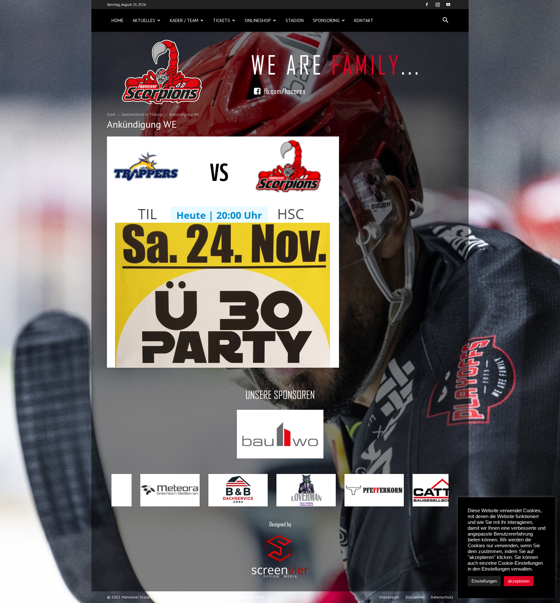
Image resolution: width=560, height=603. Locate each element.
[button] (445, 20)
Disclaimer (415, 597)
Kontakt (363, 20)
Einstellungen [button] (484, 581)
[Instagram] (437, 4)
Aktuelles (144, 20)
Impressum (389, 597)
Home (117, 20)
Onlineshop (258, 20)
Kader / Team (184, 20)
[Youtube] (448, 4)
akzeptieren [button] (519, 581)
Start (111, 114)
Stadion (295, 20)
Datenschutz (442, 597)
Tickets (221, 20)
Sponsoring (326, 20)
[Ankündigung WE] (223, 366)
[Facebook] (427, 4)
